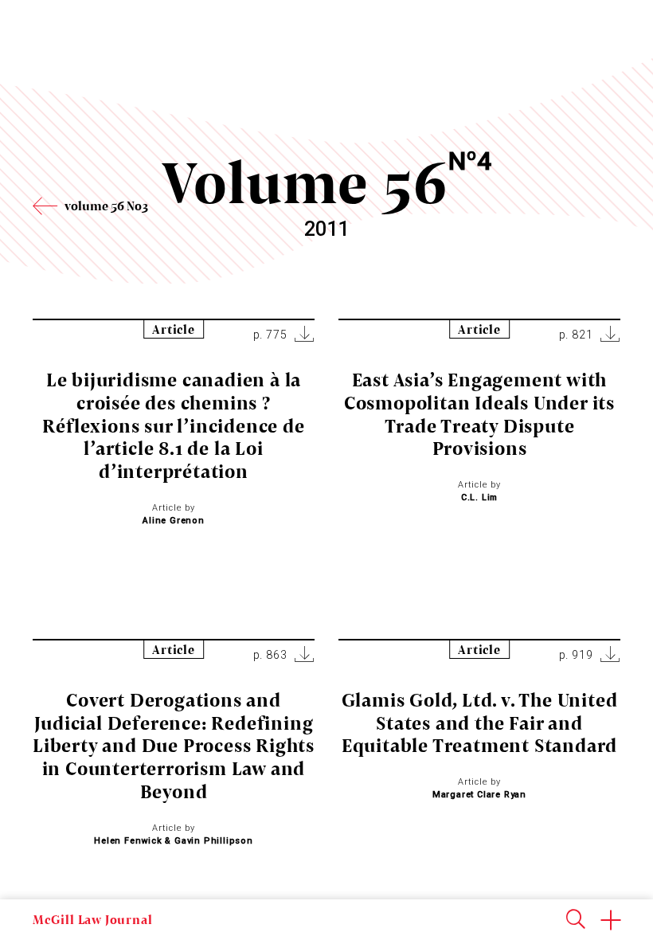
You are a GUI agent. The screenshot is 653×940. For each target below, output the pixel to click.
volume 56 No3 (106, 205)
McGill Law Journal (92, 919)
